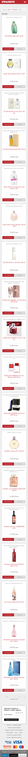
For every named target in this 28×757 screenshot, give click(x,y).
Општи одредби (9, 732)
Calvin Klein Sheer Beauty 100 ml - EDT (14, 225)
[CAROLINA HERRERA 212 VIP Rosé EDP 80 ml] (14, 291)
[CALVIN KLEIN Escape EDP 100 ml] (14, 140)
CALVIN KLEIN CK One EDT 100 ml (14, 112)
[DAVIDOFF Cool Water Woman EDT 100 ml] (14, 668)
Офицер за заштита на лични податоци (14, 730)
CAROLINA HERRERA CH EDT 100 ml (14, 338)
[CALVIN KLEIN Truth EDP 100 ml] (14, 253)
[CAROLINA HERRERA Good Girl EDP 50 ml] (14, 404)
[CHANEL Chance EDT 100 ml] (14, 442)
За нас (15, 732)
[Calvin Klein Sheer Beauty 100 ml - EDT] (14, 215)
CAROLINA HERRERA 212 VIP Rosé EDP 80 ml (14, 301)
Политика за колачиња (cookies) (14, 734)
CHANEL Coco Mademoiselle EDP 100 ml (14, 489)
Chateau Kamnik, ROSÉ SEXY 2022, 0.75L (14, 565)
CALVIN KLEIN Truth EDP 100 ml (14, 262)
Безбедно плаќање (17, 725)
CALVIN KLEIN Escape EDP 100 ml (14, 149)
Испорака (9, 725)
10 (24, 697)
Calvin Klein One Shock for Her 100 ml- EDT (14, 188)
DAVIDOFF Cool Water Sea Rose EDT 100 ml (14, 640)
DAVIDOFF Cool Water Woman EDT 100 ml (14, 678)
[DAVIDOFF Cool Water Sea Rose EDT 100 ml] (14, 630)
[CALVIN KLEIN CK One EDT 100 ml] (14, 102)
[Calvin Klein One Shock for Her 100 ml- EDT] (14, 178)
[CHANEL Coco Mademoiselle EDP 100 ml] (14, 479)
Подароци (14, 9)
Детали (20, 49)
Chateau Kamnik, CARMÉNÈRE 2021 (14, 527)
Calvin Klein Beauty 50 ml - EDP (14, 74)
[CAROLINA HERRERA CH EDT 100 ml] (14, 329)
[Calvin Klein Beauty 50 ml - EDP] (14, 64)
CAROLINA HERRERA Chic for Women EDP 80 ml (14, 376)
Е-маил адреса (8, 714)
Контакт (20, 732)
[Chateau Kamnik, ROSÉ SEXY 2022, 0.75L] (14, 555)
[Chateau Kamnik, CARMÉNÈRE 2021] (14, 517)
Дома (9, 9)
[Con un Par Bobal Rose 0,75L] (14, 593)
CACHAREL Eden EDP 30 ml (14, 36)
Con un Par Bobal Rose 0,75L (14, 602)
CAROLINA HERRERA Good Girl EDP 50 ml (14, 414)
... (11, 697)
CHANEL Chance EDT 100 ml (14, 451)
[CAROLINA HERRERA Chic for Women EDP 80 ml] (14, 366)
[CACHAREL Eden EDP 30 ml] (14, 27)
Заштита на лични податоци (14, 727)
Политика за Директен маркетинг (14, 737)
